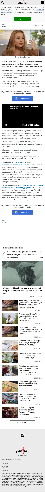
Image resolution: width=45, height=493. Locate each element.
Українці (18, 162)
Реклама (5, 463)
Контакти (5, 470)
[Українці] (22, 2)
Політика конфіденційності (11, 459)
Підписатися (25, 99)
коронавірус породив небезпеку (15, 165)
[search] (2, 2)
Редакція (5, 467)
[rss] (22, 435)
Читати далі (22, 423)
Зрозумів (22, 19)
